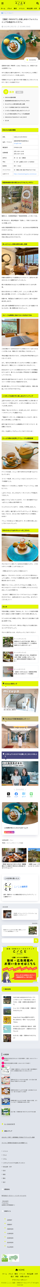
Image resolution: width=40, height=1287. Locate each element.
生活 (4, 1170)
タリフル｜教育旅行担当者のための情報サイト (14, 1143)
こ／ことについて (9, 1124)
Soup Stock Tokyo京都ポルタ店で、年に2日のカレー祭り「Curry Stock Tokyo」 (24, 1019)
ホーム (3, 8)
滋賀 (22, 843)
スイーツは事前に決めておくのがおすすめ (17, 107)
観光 (15, 8)
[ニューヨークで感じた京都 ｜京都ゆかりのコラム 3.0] (7, 1010)
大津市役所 (10, 1233)
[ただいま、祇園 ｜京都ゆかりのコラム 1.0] (7, 1038)
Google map (17, 143)
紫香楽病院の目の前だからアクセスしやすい (17, 101)
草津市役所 (10, 1238)
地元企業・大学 (32, 8)
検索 (36, 940)
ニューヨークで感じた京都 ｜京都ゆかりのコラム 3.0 (24, 1009)
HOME (21, 1270)
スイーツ (15, 843)
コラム (5, 1159)
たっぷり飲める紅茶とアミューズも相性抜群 (17, 114)
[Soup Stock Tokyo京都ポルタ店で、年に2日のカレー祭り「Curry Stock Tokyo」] (7, 1020)
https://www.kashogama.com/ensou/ (25, 174)
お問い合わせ (24, 1276)
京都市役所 (10, 1229)
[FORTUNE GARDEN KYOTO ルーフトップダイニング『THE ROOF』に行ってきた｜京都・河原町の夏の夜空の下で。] (7, 1000)
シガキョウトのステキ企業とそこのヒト (14, 1163)
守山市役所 (10, 1247)
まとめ (7, 120)
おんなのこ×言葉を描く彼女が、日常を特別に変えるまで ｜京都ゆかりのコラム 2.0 (24, 1028)
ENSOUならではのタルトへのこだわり (16, 117)
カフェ (9, 843)
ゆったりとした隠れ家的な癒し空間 (15, 104)
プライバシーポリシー (19, 1280)
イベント (22, 8)
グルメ (9, 8)
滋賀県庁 (9, 1220)
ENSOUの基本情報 (10, 97)
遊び (4, 1182)
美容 (4, 1174)
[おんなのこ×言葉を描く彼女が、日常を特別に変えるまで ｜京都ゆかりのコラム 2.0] (7, 1029)
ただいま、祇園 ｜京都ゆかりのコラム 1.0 (24, 1036)
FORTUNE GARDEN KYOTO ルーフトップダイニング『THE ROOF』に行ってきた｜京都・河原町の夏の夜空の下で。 (24, 1000)
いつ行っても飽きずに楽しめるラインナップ (17, 110)
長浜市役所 (10, 1242)
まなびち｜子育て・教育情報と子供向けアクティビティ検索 (18, 1137)
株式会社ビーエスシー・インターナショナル (14, 1195)
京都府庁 (9, 1224)
